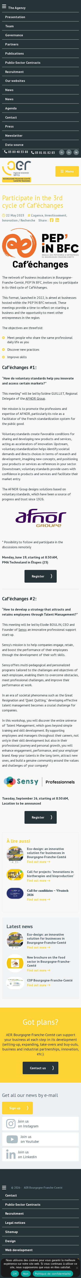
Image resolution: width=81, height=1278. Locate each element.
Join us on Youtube (30, 1139)
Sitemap (11, 1232)
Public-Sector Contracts (22, 62)
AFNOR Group (35, 398)
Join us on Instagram (28, 1123)
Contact (11, 117)
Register (38, 576)
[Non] (77, 1268)
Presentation (15, 17)
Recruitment (14, 72)
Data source (14, 145)
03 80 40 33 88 (17, 152)
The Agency (17, 8)
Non (26, 1273)
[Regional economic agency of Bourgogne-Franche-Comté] (16, 171)
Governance (14, 35)
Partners (11, 44)
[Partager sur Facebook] (51, 220)
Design (10, 1241)
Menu (69, 171)
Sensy (22, 629)
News (9, 90)
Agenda (11, 108)
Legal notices (15, 1222)
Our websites (15, 81)
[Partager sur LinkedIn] (57, 220)
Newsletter (13, 135)
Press (9, 126)
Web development (19, 1250)
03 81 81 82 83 (44, 153)
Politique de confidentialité (53, 1273)
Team (9, 26)
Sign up (14, 1108)
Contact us (38, 1068)
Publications (14, 53)
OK (15, 1273)
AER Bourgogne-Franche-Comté (43, 1187)
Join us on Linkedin (27, 1154)
